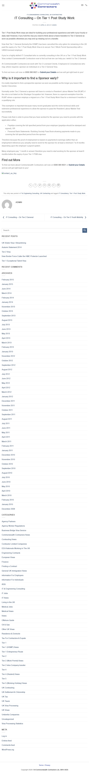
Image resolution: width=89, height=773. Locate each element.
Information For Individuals (13, 580)
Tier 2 (4, 656)
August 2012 (7, 370)
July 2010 (6, 477)
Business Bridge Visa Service (14, 531)
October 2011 (7, 410)
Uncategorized (8, 719)
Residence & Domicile (11, 634)
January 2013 (7, 352)
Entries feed (7, 741)
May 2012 (6, 383)
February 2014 (8, 298)
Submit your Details (48, 72)
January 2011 (7, 451)
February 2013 (8, 347)
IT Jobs (5, 593)
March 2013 (6, 343)
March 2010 (6, 496)
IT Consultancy (64, 193)
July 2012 (6, 374)
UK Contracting (56, 14)
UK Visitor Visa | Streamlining (14, 243)
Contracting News (9, 540)
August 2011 (7, 419)
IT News (5, 598)
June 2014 (6, 289)
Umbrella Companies (10, 715)
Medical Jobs (7, 607)
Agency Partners (8, 522)
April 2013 (6, 338)
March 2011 (6, 442)
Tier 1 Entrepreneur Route (12, 652)
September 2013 (8, 316)
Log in (4, 736)
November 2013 (8, 307)
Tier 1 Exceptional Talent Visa (14, 261)
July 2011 (6, 424)
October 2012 (7, 361)
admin (54, 25)
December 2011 (8, 401)
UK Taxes (6, 701)
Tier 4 (4, 670)
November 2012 (8, 356)
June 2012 (6, 379)
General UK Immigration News (14, 571)
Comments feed (8, 745)
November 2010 (8, 460)
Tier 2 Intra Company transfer (13, 665)
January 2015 (7, 284)
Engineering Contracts (11, 553)
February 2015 (8, 280)
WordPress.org (8, 750)
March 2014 (6, 293)
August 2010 (7, 473)
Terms (41, 765)
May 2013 (6, 334)
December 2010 (8, 455)
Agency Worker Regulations (13, 526)
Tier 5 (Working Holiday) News (14, 683)
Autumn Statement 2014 (12, 247)
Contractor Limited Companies (14, 544)
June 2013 (6, 329)
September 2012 (8, 365)
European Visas (8, 557)
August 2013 (7, 320)
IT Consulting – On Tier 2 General (19, 218)
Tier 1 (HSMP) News (10, 647)
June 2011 (6, 428)
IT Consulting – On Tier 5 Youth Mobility (67, 218)
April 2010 (6, 491)
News (4, 616)
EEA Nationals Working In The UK (16, 548)
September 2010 (8, 469)
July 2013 (6, 325)
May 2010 (6, 487)
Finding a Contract (9, 566)
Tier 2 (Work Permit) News (12, 661)
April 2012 (6, 388)
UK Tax (5, 697)
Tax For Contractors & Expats (14, 638)
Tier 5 (4, 679)
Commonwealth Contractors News (16, 535)
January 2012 (7, 397)
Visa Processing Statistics (12, 724)
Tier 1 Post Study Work (77, 193)
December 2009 (8, 509)
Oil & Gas (6, 625)
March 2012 (6, 392)
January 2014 (7, 302)
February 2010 (8, 500)
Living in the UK (8, 602)
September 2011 (8, 415)
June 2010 (6, 482)
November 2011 (8, 406)
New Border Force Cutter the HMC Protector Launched (24, 256)
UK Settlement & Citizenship (13, 692)
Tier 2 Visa (6, 252)
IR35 (4, 584)
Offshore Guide (8, 620)
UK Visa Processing (10, 706)
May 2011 (6, 433)
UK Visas (6, 710)
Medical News (7, 611)
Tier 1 (4, 643)
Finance (5, 562)
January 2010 (7, 504)
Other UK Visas (8, 629)
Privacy (47, 765)
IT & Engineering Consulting (38, 14)
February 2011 (8, 446)
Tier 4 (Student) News (11, 674)
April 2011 (6, 437)
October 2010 (7, 464)
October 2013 (7, 311)
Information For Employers (12, 575)
